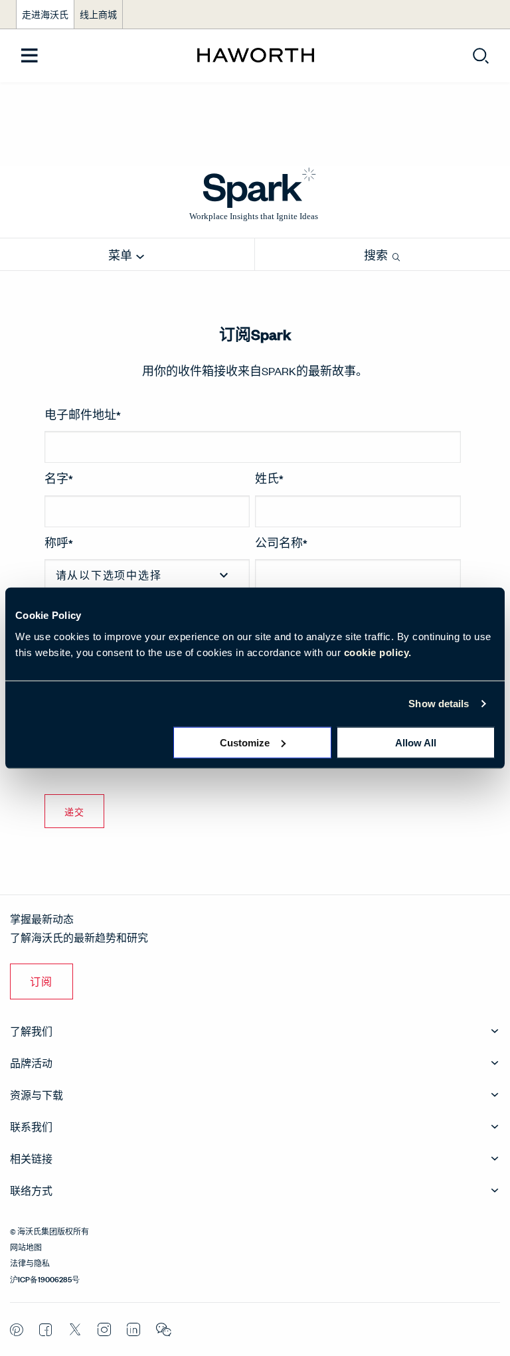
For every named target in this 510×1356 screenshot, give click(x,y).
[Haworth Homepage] (255, 55)
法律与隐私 (30, 1262)
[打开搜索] (481, 55)
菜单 (121, 255)
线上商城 (98, 14)
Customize (245, 742)
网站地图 (26, 1246)
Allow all (415, 742)
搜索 (377, 255)
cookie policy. (378, 651)
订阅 (41, 981)
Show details (438, 703)
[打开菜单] (29, 56)
